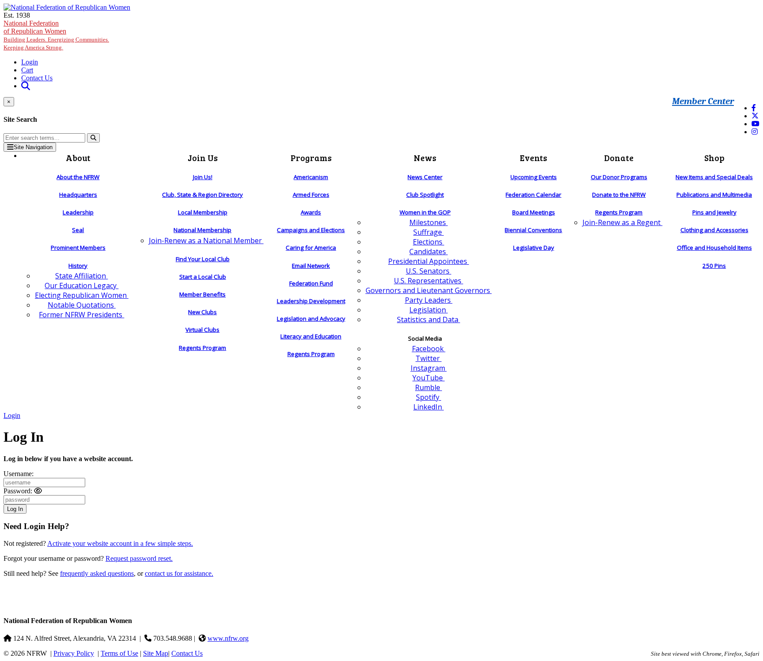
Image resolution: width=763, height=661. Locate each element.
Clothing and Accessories (714, 230)
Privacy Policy (73, 653)
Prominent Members (78, 248)
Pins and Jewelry (714, 212)
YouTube (428, 378)
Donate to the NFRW (619, 195)
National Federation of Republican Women (56, 35)
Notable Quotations (82, 305)
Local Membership (202, 212)
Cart (27, 70)
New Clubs (202, 312)
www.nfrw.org (228, 638)
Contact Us (37, 78)
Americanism (311, 177)
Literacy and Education (310, 336)
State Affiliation (81, 276)
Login (29, 62)
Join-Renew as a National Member (206, 240)
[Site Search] (25, 86)
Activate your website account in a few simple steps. (120, 543)
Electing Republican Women (81, 295)
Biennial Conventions (533, 230)
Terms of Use (119, 653)
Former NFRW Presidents (81, 314)
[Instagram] (755, 131)
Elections (428, 242)
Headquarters (78, 195)
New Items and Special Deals (714, 177)
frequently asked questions (97, 573)
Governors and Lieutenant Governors (429, 290)
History (77, 266)
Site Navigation (33, 147)
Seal (78, 230)
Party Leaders (429, 300)
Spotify (428, 397)
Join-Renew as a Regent (622, 222)
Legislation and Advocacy (311, 319)
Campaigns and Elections (311, 230)
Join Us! (202, 177)
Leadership (78, 212)
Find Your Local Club (203, 259)
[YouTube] (755, 124)
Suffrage (428, 232)
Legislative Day (533, 248)
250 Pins (714, 266)
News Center (425, 177)
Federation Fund (311, 283)
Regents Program (202, 348)
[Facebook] (754, 108)
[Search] (93, 138)
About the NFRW (78, 177)
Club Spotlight (425, 195)
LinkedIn (428, 407)
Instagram (429, 368)
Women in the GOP (425, 212)
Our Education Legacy (81, 285)
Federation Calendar (533, 195)
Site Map (155, 653)
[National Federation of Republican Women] (67, 7)
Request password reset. (139, 558)
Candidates (428, 251)
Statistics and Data (428, 319)
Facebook (429, 348)
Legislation (428, 310)
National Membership (202, 230)
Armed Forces (311, 195)
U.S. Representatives (428, 280)
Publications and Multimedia (714, 195)
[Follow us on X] (755, 116)
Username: (19, 473)
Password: (18, 491)
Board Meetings (533, 212)
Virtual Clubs (202, 330)
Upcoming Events (533, 177)
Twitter (428, 358)
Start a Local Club (202, 277)
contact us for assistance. (179, 573)
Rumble (428, 387)
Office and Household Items (714, 248)
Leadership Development (311, 301)
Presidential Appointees (428, 261)
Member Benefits (202, 294)
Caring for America (311, 248)
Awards (311, 212)
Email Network (311, 266)
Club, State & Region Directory (202, 195)
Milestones (428, 222)
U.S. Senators (428, 271)
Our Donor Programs (619, 177)
